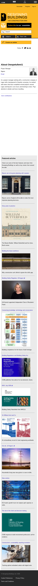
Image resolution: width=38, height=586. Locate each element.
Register (27, 6)
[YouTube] (30, 48)
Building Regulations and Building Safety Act (15, 355)
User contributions (6, 95)
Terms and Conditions (7, 581)
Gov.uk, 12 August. (7, 446)
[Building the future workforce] (16, 269)
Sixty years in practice (8, 206)
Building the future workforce (10, 251)
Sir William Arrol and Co (9, 415)
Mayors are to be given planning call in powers (15, 173)
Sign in (34, 6)
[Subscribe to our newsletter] (16, 27)
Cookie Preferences (7, 578)
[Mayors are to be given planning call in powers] (16, 194)
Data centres (5, 478)
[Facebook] (22, 48)
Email (2, 74)
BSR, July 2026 (6, 385)
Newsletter (19, 6)
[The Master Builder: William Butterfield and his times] (16, 239)
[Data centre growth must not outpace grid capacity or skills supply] (16, 499)
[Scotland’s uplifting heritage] (16, 436)
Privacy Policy (20, 578)
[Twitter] (25, 48)
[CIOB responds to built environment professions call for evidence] (16, 531)
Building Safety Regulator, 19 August (12, 278)
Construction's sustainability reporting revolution (16, 542)
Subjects (8, 36)
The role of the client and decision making (14, 510)
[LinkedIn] (27, 48)
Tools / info (23, 36)
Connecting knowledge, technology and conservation (17, 310)
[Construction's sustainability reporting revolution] (16, 562)
